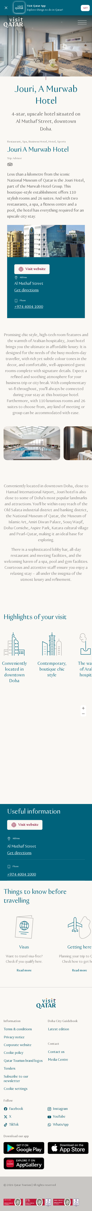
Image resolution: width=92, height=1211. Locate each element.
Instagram (60, 1109)
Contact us (56, 1052)
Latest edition (58, 1029)
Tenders (9, 1068)
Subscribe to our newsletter (16, 1079)
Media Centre (58, 1059)
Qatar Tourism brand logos (23, 1061)
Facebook (16, 1109)
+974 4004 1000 (28, 306)
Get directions (26, 290)
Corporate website (17, 1045)
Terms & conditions (18, 1029)
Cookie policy (13, 1053)
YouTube (59, 1116)
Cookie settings (15, 1089)
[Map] (46, 752)
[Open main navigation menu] (82, 22)
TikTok (14, 1124)
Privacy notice (14, 1037)
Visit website (35, 269)
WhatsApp (61, 1124)
